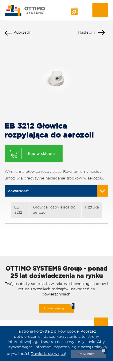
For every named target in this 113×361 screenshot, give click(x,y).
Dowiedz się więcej (48, 353)
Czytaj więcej (54, 308)
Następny (87, 32)
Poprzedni (22, 32)
